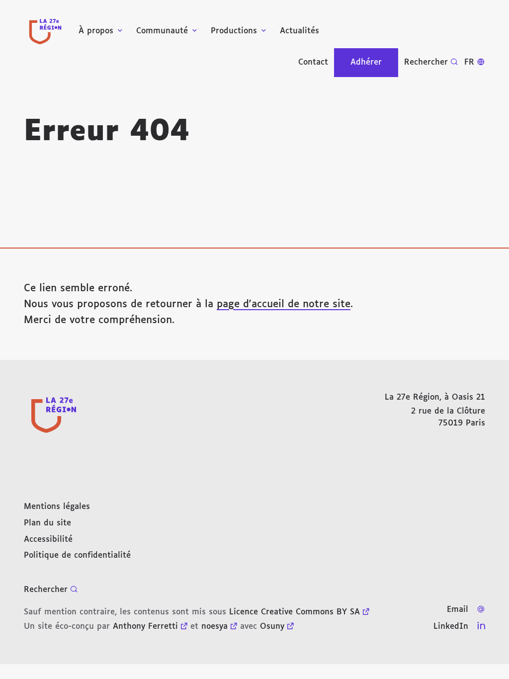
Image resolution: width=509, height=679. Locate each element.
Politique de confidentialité (77, 555)
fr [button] (469, 62)
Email (457, 609)
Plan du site (47, 523)
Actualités (299, 31)
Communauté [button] (162, 31)
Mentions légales (57, 507)
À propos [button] (96, 31)
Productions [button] (234, 31)
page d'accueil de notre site (283, 304)
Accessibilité (48, 539)
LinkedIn (450, 626)
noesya (214, 626)
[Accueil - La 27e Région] (45, 31)
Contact (313, 62)
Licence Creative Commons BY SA (294, 612)
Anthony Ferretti (145, 626)
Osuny (272, 626)
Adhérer (366, 62)
